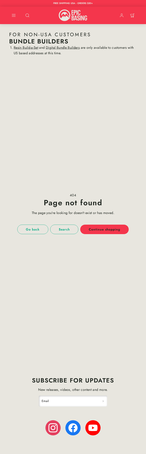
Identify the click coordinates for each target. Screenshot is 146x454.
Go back (33, 229)
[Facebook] (73, 427)
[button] (13, 15)
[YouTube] (93, 427)
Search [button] (64, 229)
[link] (121, 15)
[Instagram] (53, 427)
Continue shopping (104, 229)
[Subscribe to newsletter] (103, 401)
